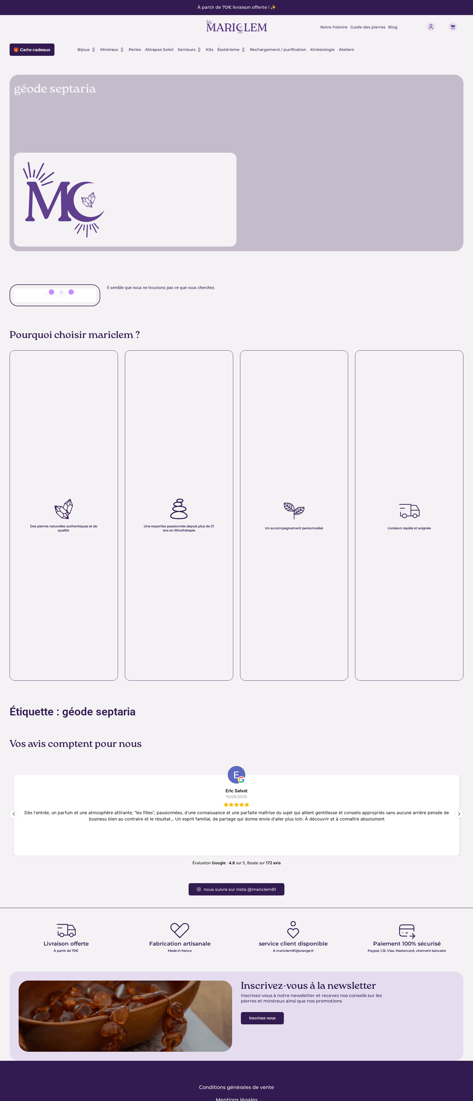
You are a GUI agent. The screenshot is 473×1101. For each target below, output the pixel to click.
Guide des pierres (367, 27)
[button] (459, 814)
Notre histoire (334, 27)
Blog (392, 27)
